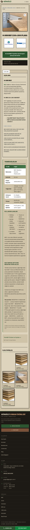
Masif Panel (4, 516)
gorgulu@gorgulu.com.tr (9, 479)
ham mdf (14, 63)
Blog (2, 451)
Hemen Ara (8, 528)
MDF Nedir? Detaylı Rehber (10, 340)
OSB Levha (3, 510)
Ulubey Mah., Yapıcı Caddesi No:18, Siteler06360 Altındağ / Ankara (13, 466)
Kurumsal (3, 442)
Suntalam (3, 503)
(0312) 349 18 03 (16, 425)
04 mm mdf (9, 63)
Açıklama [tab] (6, 71)
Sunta (2, 500)
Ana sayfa (5, 7)
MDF (14, 7)
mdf (17, 63)
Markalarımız (4, 445)
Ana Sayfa (3, 439)
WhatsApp (15, 430)
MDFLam (3, 507)
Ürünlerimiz (10, 7)
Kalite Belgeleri (4, 454)
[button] (25, 15)
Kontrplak (3, 513)
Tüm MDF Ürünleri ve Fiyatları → (12, 337)
